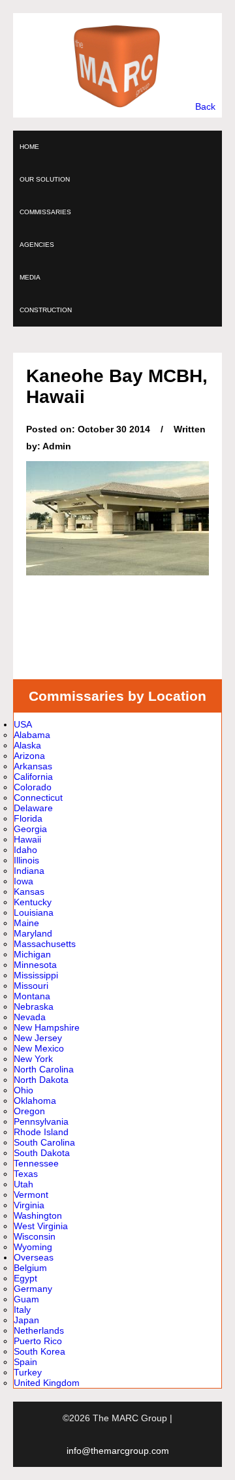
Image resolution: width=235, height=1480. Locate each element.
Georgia (30, 829)
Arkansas (33, 766)
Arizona (29, 755)
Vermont (31, 1194)
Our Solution (45, 179)
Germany (33, 1288)
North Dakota (41, 1079)
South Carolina (44, 1142)
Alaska (27, 745)
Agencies (37, 244)
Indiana (29, 870)
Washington (38, 1215)
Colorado (33, 787)
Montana (32, 996)
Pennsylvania (41, 1121)
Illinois (26, 860)
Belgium (30, 1268)
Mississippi (36, 975)
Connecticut (38, 797)
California (33, 776)
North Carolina (44, 1069)
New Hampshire (47, 1027)
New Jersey (38, 1038)
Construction (46, 310)
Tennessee (36, 1163)
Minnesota (35, 964)
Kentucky (33, 902)
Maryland (33, 933)
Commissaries (45, 212)
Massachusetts (45, 944)
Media (30, 277)
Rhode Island (41, 1132)
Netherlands (39, 1330)
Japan (26, 1320)
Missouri (31, 985)
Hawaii (27, 839)
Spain (25, 1362)
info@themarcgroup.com (118, 1450)
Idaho (25, 850)
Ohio (23, 1090)
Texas (26, 1173)
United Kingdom (47, 1382)
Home (29, 146)
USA (23, 724)
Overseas (34, 1257)
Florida (28, 818)
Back (205, 106)
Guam (26, 1299)
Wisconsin (34, 1236)
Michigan (32, 954)
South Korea (39, 1351)
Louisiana (34, 912)
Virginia (29, 1205)
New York (33, 1059)
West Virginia (41, 1226)
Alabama (32, 735)
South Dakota (42, 1153)
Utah (23, 1184)
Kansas (29, 891)
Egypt (25, 1278)
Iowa (23, 881)
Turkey (28, 1372)
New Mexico (39, 1048)
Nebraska (34, 1006)
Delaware (33, 808)
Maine (26, 923)
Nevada (30, 1017)
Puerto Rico (38, 1341)
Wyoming (33, 1247)
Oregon (29, 1111)
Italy (22, 1309)
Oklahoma (35, 1100)
